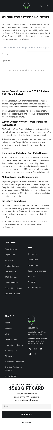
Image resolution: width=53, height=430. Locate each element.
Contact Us (32, 254)
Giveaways (9, 356)
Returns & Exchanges (37, 271)
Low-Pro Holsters (12, 294)
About (7, 323)
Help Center (33, 265)
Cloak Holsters (11, 283)
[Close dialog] (50, 382)
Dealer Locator (11, 340)
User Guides (33, 260)
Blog (7, 334)
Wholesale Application (14, 362)
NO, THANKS (26, 422)
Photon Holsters (12, 266)
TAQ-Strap (9, 261)
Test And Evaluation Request (13, 369)
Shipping (31, 277)
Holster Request (35, 288)
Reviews (8, 328)
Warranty (32, 282)
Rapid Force (10, 255)
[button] (5, 6)
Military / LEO (11, 351)
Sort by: (5, 54)
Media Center (11, 376)
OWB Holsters (11, 277)
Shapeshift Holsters (13, 288)
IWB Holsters (10, 272)
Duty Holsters (11, 249)
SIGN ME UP (26, 414)
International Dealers (14, 345)
